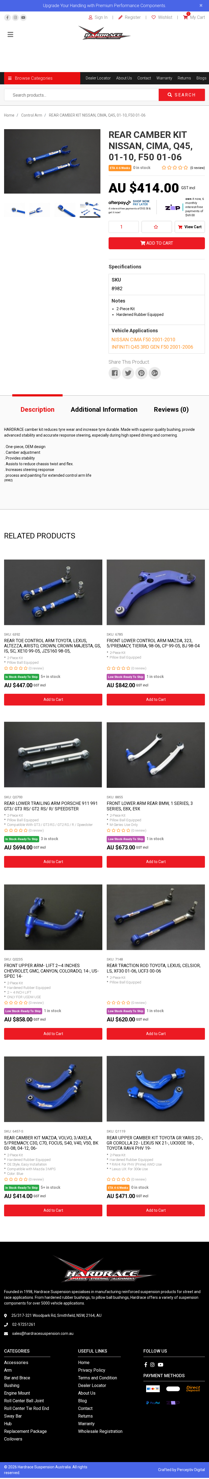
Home (84, 1362)
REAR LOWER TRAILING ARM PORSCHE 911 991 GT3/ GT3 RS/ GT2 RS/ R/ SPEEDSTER (51, 806)
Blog (82, 1400)
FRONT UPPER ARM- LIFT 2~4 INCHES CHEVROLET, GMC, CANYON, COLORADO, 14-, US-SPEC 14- (51, 971)
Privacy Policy (91, 1370)
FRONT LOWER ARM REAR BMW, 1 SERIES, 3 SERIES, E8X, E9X (150, 806)
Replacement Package (25, 1431)
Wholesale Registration (100, 1431)
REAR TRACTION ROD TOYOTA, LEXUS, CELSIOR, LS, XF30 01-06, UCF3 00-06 (154, 968)
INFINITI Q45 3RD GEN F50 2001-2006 (152, 347)
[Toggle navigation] (10, 35)
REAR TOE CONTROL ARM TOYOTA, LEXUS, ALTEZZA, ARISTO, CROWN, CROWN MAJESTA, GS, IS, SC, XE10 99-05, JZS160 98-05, (52, 646)
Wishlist (164, 17)
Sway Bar (13, 1416)
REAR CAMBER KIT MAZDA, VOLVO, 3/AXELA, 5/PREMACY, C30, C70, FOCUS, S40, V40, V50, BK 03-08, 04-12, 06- (51, 1143)
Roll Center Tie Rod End (26, 1408)
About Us (124, 78)
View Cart (193, 227)
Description (37, 409)
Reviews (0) (171, 409)
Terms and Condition (97, 1377)
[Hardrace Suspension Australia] (104, 32)
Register (132, 17)
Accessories (16, 1362)
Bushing (11, 1385)
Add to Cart (159, 243)
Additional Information (104, 409)
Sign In (100, 17)
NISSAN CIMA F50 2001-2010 (143, 339)
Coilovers (13, 1439)
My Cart (196, 17)
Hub (8, 1423)
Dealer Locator (98, 78)
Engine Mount (17, 1393)
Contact (144, 78)
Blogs (201, 78)
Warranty (164, 78)
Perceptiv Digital (191, 1470)
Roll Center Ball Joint (24, 1400)
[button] (42, 78)
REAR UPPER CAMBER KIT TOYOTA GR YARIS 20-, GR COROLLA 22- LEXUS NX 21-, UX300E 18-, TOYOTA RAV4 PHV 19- (155, 1143)
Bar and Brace (17, 1377)
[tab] (37, 408)
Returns (184, 78)
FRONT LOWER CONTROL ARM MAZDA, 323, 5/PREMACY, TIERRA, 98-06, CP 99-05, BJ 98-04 (153, 643)
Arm (8, 1370)
